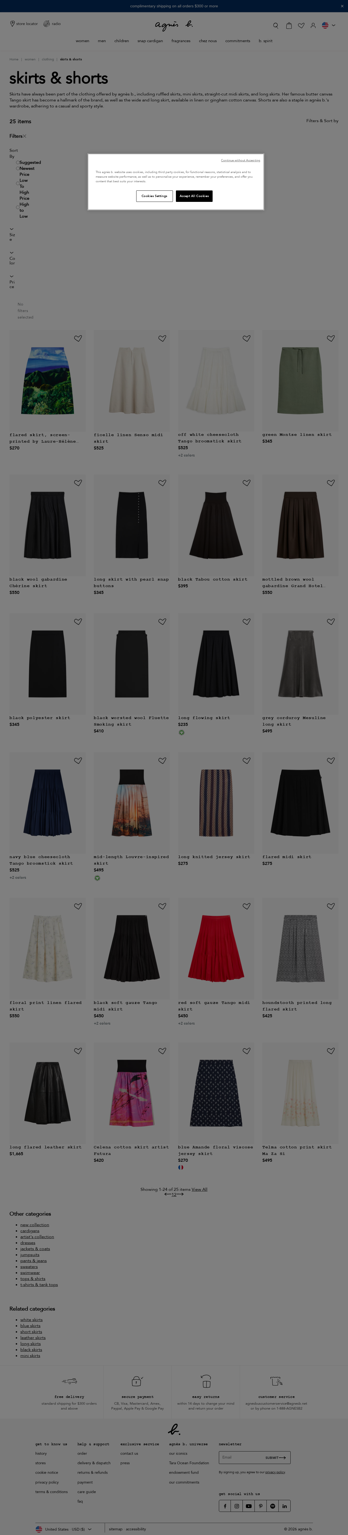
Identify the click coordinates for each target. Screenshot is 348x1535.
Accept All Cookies (194, 196)
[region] (176, 181)
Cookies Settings (154, 196)
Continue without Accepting (240, 160)
